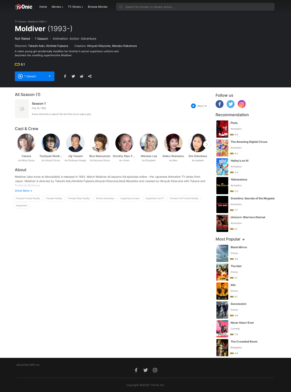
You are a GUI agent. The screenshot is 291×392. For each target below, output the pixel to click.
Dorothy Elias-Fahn (124, 156)
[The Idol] (222, 272)
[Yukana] (26, 142)
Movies (56, 6)
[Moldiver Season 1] (22, 108)
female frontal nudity (28, 198)
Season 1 (39, 103)
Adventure (88, 39)
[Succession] (222, 310)
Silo (233, 285)
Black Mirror (239, 247)
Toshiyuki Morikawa (50, 156)
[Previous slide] (17, 144)
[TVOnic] (23, 7)
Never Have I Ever (242, 322)
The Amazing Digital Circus (249, 141)
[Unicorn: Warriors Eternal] (222, 223)
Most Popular (228, 239)
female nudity (54, 198)
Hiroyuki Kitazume (98, 45)
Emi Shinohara (198, 156)
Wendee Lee (149, 156)
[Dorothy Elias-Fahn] (124, 142)
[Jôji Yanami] (75, 142)
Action (74, 39)
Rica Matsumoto (99, 156)
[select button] (49, 76)
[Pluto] (222, 129)
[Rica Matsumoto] (100, 142)
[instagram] (242, 107)
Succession (238, 303)
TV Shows (74, 6)
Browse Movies (97, 6)
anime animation (105, 198)
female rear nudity (79, 198)
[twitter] (231, 107)
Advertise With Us (27, 364)
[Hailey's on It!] (222, 166)
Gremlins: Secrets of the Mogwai (253, 198)
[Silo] (222, 291)
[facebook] (219, 107)
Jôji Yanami (75, 156)
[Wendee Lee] (149, 142)
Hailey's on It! (240, 160)
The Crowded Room (244, 341)
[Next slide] (206, 144)
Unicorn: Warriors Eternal (248, 217)
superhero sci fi (155, 198)
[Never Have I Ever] (222, 328)
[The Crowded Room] (222, 347)
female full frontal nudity (184, 198)
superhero (21, 205)
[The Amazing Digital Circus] (222, 147)
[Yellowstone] (222, 185)
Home (43, 6)
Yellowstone (239, 179)
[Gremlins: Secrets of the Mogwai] (222, 204)
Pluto (234, 123)
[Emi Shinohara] (198, 142)
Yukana (26, 156)
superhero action (130, 198)
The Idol (236, 266)
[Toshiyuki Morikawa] (51, 142)
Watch (200, 105)
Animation (60, 39)
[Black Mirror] (222, 253)
